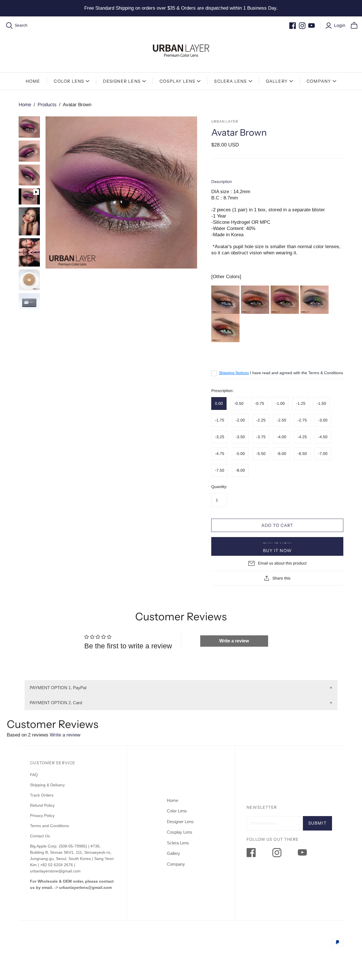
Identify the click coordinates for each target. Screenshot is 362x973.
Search (21, 25)
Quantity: (219, 486)
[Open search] (9, 25)
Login (339, 25)
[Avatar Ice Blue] (225, 330)
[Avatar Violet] (314, 299)
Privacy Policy (42, 815)
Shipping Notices (234, 373)
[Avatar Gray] (255, 299)
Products (47, 104)
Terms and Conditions (49, 825)
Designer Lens (122, 81)
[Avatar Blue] (225, 299)
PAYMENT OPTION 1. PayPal (58, 687)
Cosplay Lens (177, 81)
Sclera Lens (230, 81)
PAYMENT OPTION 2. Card (56, 702)
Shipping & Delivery (47, 785)
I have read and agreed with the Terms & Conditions (281, 373)
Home (33, 81)
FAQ (34, 774)
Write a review (234, 640)
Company (319, 81)
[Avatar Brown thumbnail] (29, 127)
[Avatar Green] (285, 299)
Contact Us (40, 836)
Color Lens (69, 81)
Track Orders (41, 795)
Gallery (277, 81)
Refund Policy (43, 805)
